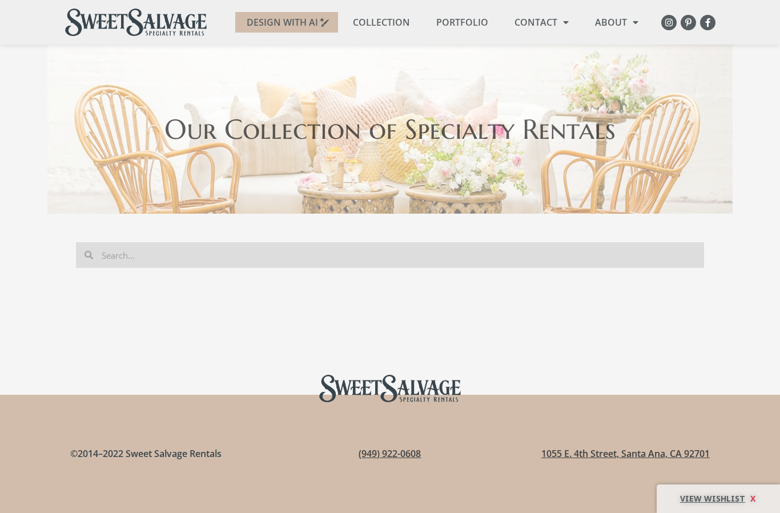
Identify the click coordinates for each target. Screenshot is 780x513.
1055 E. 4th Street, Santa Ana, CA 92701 (625, 453)
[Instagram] (669, 22)
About (611, 22)
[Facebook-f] (707, 22)
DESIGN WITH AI (282, 22)
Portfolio (462, 22)
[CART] (718, 498)
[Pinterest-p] (688, 22)
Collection (381, 22)
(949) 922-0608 (390, 453)
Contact (535, 22)
